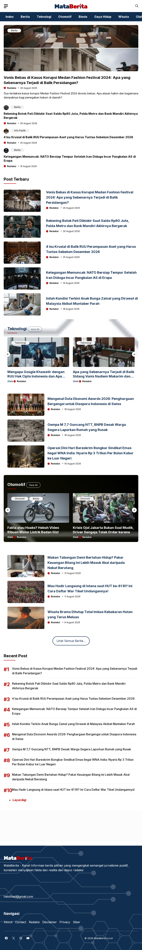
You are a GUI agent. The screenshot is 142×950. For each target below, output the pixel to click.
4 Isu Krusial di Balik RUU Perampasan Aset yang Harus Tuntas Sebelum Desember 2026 (68, 137)
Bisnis (83, 17)
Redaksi (11, 88)
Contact (20, 922)
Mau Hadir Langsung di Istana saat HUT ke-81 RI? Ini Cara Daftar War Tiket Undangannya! (73, 789)
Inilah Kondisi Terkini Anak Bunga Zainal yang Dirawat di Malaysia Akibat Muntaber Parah (73, 724)
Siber (76, 922)
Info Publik (20, 130)
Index (10, 17)
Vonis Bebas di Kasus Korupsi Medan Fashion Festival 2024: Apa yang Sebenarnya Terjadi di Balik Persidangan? (89, 197)
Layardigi (19, 800)
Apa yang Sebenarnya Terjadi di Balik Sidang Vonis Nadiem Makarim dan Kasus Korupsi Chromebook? (103, 376)
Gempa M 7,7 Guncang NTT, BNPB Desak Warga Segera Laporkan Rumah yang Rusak (71, 749)
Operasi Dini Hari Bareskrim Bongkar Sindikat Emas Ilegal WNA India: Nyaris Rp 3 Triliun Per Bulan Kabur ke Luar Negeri (90, 453)
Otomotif (65, 17)
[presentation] (7, 354)
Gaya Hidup (102, 17)
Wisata (123, 17)
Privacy (65, 922)
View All (35, 329)
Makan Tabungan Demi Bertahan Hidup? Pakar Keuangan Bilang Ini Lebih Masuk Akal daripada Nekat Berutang (86, 562)
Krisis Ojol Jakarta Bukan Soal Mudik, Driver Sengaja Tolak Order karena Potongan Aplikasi (103, 532)
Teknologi (44, 17)
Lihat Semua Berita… (71, 641)
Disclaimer (49, 922)
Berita (25, 17)
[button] (136, 6)
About (8, 922)
